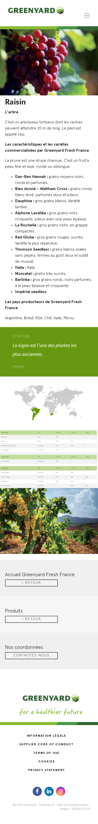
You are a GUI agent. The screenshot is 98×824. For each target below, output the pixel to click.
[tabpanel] (49, 352)
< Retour (31, 582)
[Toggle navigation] (87, 15)
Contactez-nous (31, 655)
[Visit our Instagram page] (60, 791)
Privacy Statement (46, 770)
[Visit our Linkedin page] (50, 791)
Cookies (46, 761)
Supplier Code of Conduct (46, 744)
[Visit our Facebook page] (38, 791)
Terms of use (46, 753)
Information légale (46, 735)
